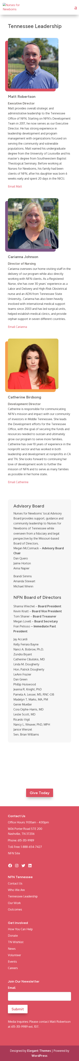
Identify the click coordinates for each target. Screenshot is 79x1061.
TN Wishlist (16, 942)
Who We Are (16, 890)
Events (12, 961)
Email (12, 988)
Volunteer (14, 955)
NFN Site (14, 853)
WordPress (39, 1056)
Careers (13, 968)
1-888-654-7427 (31, 847)
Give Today (39, 793)
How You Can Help (20, 929)
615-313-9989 (26, 840)
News (12, 948)
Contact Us (15, 883)
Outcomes (15, 909)
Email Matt (15, 186)
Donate (13, 935)
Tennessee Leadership (23, 896)
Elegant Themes (39, 1051)
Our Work (14, 903)
